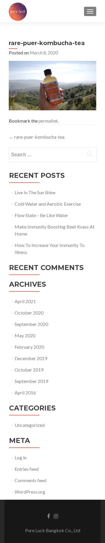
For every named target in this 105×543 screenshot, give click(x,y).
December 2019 (31, 358)
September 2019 (31, 381)
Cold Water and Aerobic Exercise (48, 204)
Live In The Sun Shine (35, 192)
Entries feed (26, 469)
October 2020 (29, 312)
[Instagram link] (56, 516)
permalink (48, 120)
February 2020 (29, 347)
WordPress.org (30, 491)
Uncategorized (30, 425)
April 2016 (25, 392)
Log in (21, 457)
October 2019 (29, 369)
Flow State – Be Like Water (41, 215)
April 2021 (25, 301)
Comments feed (30, 480)
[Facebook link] (48, 516)
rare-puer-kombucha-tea (36, 137)
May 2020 (25, 335)
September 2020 (31, 324)
